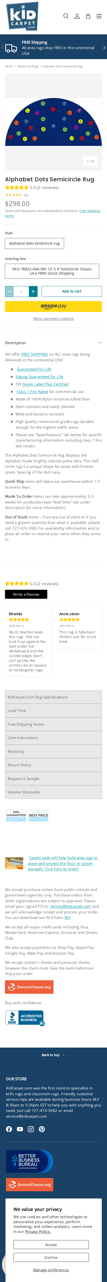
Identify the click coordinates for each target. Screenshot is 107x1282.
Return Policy (19, 764)
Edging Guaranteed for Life (39, 376)
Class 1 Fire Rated (32, 391)
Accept (51, 1244)
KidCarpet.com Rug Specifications (38, 696)
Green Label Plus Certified (45, 384)
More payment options (53, 318)
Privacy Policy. (38, 1231)
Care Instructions (23, 737)
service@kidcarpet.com (70, 906)
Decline (50, 1257)
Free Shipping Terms (26, 724)
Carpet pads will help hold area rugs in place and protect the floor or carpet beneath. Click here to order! (63, 863)
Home (9, 66)
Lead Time (17, 710)
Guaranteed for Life (34, 369)
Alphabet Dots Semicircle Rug (63, 66)
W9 (67, 917)
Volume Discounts (24, 791)
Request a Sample (24, 778)
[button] (88, 16)
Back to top (51, 1055)
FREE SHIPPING (34, 354)
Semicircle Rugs (28, 66)
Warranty (16, 751)
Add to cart (71, 291)
